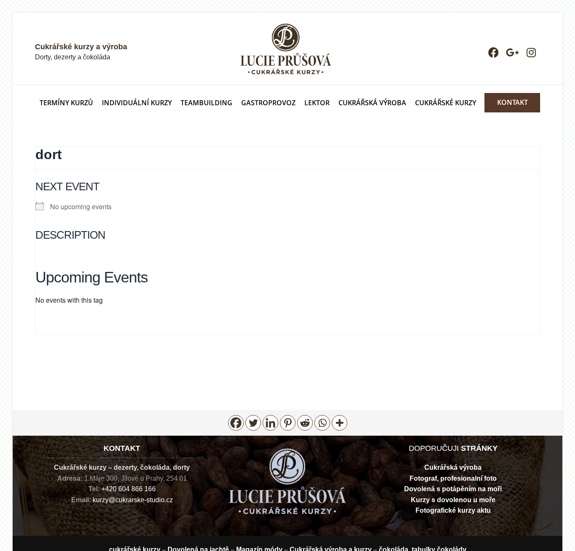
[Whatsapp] (322, 423)
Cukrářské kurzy (445, 102)
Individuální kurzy (137, 102)
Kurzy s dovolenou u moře (453, 499)
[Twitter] (253, 423)
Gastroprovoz (268, 102)
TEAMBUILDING (206, 102)
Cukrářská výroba (453, 467)
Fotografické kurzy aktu (453, 510)
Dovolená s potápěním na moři (453, 488)
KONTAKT (512, 102)
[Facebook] (493, 52)
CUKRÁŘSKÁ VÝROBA (372, 102)
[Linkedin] (270, 423)
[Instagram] (531, 52)
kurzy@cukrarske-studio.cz (133, 499)
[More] (339, 423)
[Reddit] (305, 423)
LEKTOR (317, 102)
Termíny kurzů (66, 102)
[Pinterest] (287, 423)
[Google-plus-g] (512, 52)
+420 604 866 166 (128, 488)
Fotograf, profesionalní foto (453, 478)
